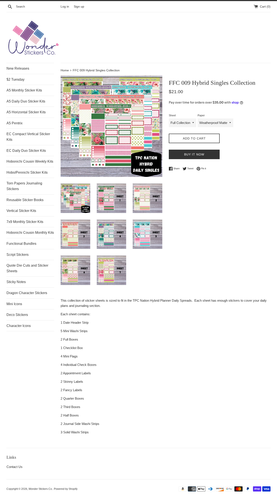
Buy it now (194, 154)
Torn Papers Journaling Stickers (24, 186)
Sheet (172, 115)
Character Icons (18, 326)
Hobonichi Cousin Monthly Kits (30, 232)
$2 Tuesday (15, 79)
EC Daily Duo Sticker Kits (26, 150)
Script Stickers (17, 254)
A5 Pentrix (14, 123)
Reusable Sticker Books (24, 200)
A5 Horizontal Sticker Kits (26, 112)
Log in (65, 6)
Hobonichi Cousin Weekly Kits (29, 161)
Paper (201, 115)
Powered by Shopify (65, 488)
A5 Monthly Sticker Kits (24, 90)
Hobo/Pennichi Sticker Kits (27, 172)
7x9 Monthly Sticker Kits (24, 222)
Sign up (79, 6)
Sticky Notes (16, 282)
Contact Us (14, 467)
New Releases (17, 68)
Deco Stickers (17, 315)
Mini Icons (14, 304)
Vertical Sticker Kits (21, 211)
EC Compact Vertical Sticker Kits (28, 136)
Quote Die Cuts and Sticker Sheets (27, 268)
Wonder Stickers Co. (41, 488)
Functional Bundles (21, 243)
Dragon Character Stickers (26, 293)
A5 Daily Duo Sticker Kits (25, 101)
